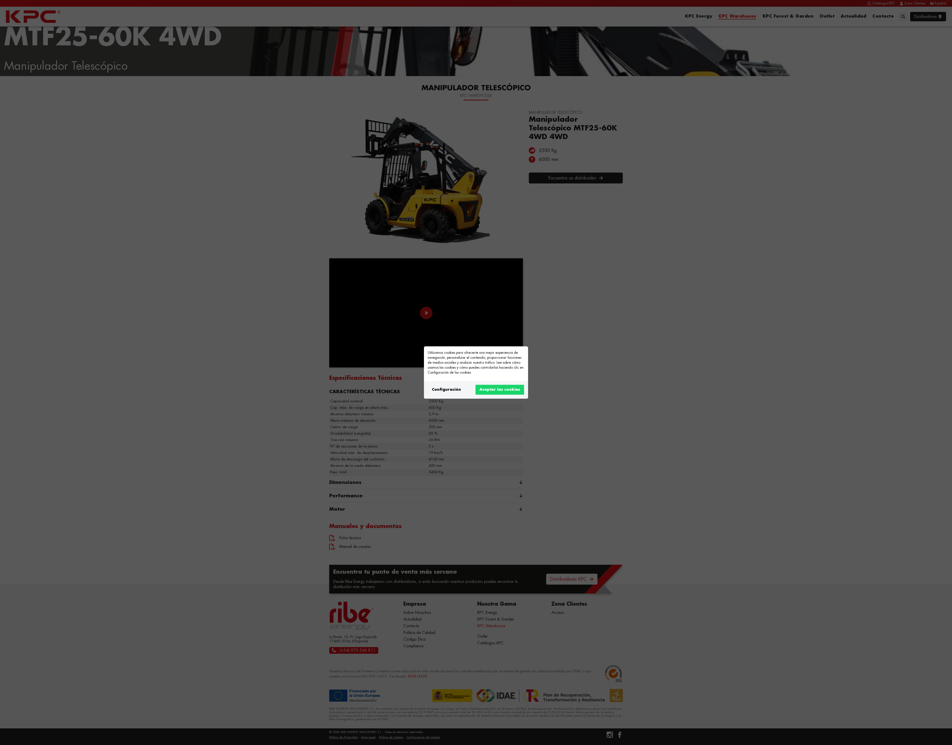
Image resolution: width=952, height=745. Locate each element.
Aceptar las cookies (499, 389)
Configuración (446, 389)
